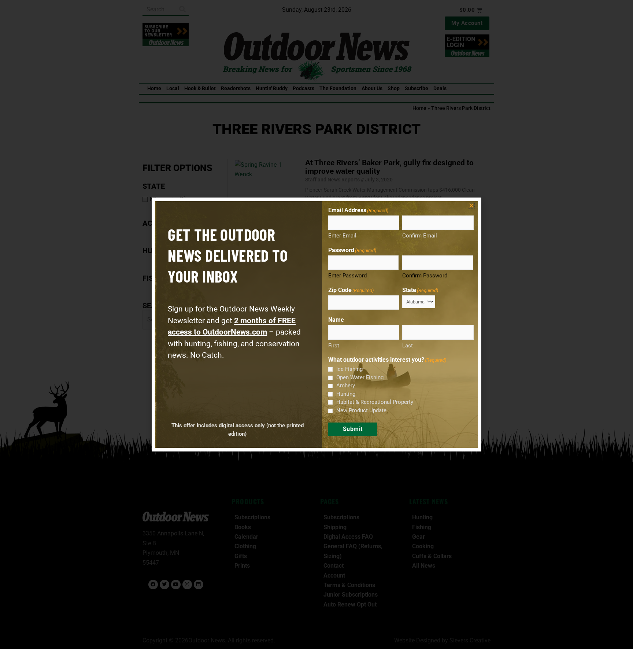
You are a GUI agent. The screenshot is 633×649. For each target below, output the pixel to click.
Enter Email (342, 235)
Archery (345, 385)
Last (407, 345)
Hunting (345, 394)
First (333, 345)
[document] (316, 324)
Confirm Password (424, 275)
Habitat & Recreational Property (374, 402)
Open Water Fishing (360, 377)
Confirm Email (419, 235)
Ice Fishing (349, 369)
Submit (353, 428)
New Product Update (361, 410)
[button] (471, 205)
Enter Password (347, 275)
